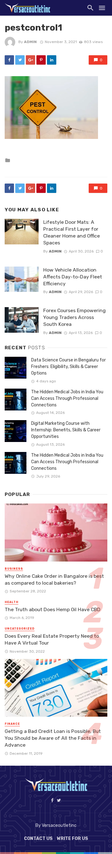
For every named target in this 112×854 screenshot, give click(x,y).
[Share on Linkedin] (51, 60)
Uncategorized (20, 628)
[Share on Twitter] (20, 60)
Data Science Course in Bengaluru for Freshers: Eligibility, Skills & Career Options (68, 366)
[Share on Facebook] (9, 60)
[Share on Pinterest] (41, 60)
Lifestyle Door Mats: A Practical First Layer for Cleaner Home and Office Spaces (71, 232)
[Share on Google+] (30, 60)
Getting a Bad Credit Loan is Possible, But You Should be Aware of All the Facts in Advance (53, 738)
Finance (12, 723)
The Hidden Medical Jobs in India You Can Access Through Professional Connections (67, 398)
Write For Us (72, 838)
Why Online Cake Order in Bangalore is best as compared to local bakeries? (54, 579)
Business (14, 568)
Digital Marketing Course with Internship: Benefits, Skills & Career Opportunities (65, 430)
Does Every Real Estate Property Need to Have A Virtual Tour (52, 639)
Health (11, 602)
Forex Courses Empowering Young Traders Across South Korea (74, 317)
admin (30, 42)
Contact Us (38, 838)
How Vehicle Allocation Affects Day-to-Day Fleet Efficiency (72, 277)
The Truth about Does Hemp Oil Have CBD (52, 609)
